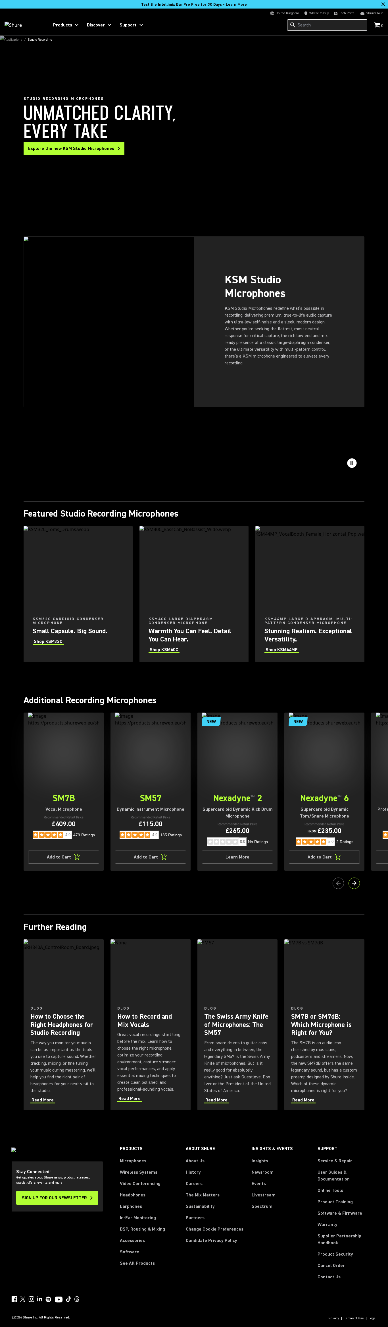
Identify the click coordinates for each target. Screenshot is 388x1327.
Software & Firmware (340, 1213)
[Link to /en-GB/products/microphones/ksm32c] (78, 594)
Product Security (335, 1254)
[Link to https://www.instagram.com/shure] (31, 1299)
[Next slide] (354, 883)
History (193, 1172)
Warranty (327, 1224)
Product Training (335, 1202)
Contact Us (329, 1277)
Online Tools (330, 1190)
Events (259, 1183)
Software (129, 1252)
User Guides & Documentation (334, 1175)
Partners (195, 1218)
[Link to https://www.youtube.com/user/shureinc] (59, 1300)
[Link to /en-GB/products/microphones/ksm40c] (194, 594)
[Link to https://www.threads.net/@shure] (77, 1299)
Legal (373, 1318)
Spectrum (262, 1206)
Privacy (333, 1318)
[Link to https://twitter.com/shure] (23, 1299)
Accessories (132, 1240)
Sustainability (200, 1206)
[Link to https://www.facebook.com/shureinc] (14, 1299)
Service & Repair (335, 1161)
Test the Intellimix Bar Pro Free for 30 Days (194, 4)
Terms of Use (354, 1318)
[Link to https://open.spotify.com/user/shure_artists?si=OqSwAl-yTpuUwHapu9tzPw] (48, 1299)
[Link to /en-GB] (23, 25)
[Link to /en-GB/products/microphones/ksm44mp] (309, 594)
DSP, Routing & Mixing (142, 1229)
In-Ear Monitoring (138, 1218)
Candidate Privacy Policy (211, 1240)
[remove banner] (383, 4)
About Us (195, 1161)
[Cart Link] (377, 25)
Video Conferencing (140, 1183)
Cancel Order (331, 1265)
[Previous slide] (338, 883)
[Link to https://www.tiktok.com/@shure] (68, 1299)
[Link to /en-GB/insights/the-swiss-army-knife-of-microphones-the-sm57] (237, 1024)
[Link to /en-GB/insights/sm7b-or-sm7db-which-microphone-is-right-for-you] (324, 1024)
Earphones (131, 1206)
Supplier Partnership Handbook (347, 1239)
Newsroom (263, 1172)
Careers (194, 1183)
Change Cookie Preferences (214, 1229)
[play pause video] (352, 463)
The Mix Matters (203, 1195)
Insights (260, 1161)
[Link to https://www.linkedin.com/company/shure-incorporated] (40, 1299)
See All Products (137, 1263)
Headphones (132, 1195)
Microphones (133, 1161)
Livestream (264, 1195)
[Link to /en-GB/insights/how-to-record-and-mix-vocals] (150, 1024)
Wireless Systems (138, 1172)
